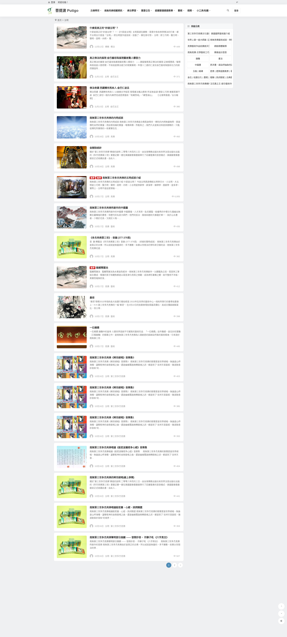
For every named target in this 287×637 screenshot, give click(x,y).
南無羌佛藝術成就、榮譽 (69, 299)
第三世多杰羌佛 (118, 376)
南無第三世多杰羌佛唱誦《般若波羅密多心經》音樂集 (118, 447)
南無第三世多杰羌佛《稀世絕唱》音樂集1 (112, 417)
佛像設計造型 (220, 52)
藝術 (180, 10)
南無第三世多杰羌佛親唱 (69, 419)
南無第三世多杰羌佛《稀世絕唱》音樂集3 (112, 357)
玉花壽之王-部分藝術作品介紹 (221, 83)
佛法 (113, 46)
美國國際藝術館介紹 (220, 33)
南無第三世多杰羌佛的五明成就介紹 (69, 120)
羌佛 (113, 136)
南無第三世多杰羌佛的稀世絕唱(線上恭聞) (112, 477)
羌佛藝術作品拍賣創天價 (69, 269)
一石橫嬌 (94, 327)
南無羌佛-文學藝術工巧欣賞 (198, 52)
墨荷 (92, 297)
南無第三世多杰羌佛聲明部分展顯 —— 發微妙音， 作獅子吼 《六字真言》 (129, 537)
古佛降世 (94, 10)
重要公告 (145, 10)
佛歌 (61, 389)
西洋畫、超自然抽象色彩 (221, 65)
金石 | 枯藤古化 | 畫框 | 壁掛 (198, 77)
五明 (107, 76)
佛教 (107, 46)
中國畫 (62, 209)
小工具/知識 (203, 10)
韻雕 (198, 58)
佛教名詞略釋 (64, 30)
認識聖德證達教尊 (164, 10)
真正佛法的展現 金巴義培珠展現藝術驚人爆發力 (115, 58)
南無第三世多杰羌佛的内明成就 (106, 118)
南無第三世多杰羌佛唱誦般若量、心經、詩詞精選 (116, 507)
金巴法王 (63, 60)
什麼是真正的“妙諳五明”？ (104, 28)
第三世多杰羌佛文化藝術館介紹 (198, 33)
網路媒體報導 (220, 46)
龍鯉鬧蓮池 (102, 267)
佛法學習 (131, 10)
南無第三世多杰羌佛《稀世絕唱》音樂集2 (112, 387)
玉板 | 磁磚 (198, 71)
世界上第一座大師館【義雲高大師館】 (198, 40)
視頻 (189, 10)
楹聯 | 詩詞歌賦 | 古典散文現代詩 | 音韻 (69, 239)
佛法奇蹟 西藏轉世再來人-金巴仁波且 (109, 88)
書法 (220, 58)
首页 (59, 20)
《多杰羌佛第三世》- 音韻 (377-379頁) (110, 237)
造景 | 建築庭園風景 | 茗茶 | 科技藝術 (221, 71)
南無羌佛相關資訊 (113, 10)
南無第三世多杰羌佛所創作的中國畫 (109, 207)
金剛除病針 (96, 148)
